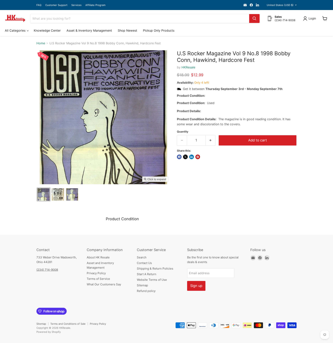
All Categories (15, 30)
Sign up (196, 286)
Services (76, 5)
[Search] (254, 18)
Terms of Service (98, 279)
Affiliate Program (95, 5)
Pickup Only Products (158, 30)
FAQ (38, 5)
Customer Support (56, 5)
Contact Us (144, 263)
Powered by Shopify (48, 331)
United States (280, 5)
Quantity (182, 131)
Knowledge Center (47, 30)
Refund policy (146, 291)
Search (141, 257)
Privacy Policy (96, 273)
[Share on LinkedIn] (191, 157)
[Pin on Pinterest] (197, 157)
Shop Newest (127, 30)
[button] (310, 18)
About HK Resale (98, 257)
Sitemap (142, 285)
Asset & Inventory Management (89, 30)
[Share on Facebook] (179, 157)
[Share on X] (185, 157)
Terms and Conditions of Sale (68, 323)
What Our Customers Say (104, 284)
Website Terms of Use (152, 280)
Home (40, 43)
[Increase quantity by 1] (210, 140)
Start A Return (146, 274)
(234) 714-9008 (47, 270)
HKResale (188, 67)
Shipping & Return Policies (155, 268)
